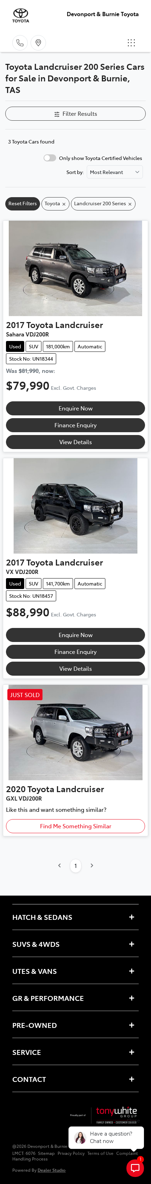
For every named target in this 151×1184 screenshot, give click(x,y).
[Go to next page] (91, 866)
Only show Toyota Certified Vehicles (100, 157)
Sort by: (75, 171)
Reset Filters (22, 203)
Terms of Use (100, 1153)
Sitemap (46, 1153)
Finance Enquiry (75, 425)
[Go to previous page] (59, 866)
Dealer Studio (52, 1170)
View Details (75, 442)
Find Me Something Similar (75, 826)
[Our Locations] (38, 42)
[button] (131, 43)
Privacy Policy (71, 1153)
